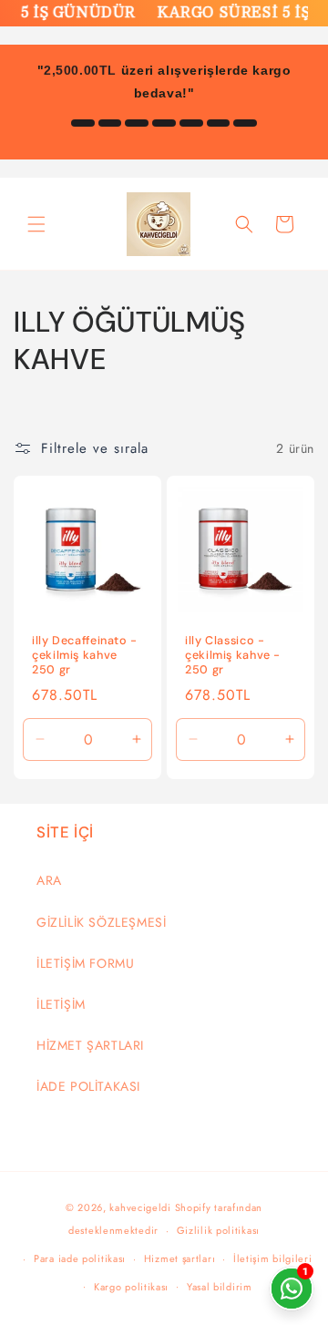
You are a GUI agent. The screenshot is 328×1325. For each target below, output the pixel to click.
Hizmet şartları (180, 1258)
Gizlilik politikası (218, 1230)
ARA (49, 880)
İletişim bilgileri (273, 1258)
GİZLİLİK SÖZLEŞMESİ (101, 922)
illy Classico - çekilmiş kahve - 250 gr (233, 655)
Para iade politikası (80, 1258)
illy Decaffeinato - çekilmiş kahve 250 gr (85, 655)
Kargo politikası (131, 1286)
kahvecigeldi (139, 1207)
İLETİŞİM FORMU (85, 963)
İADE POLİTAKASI (88, 1086)
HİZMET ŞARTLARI (90, 1045)
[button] (36, 224)
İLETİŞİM (61, 1004)
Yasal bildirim (219, 1286)
